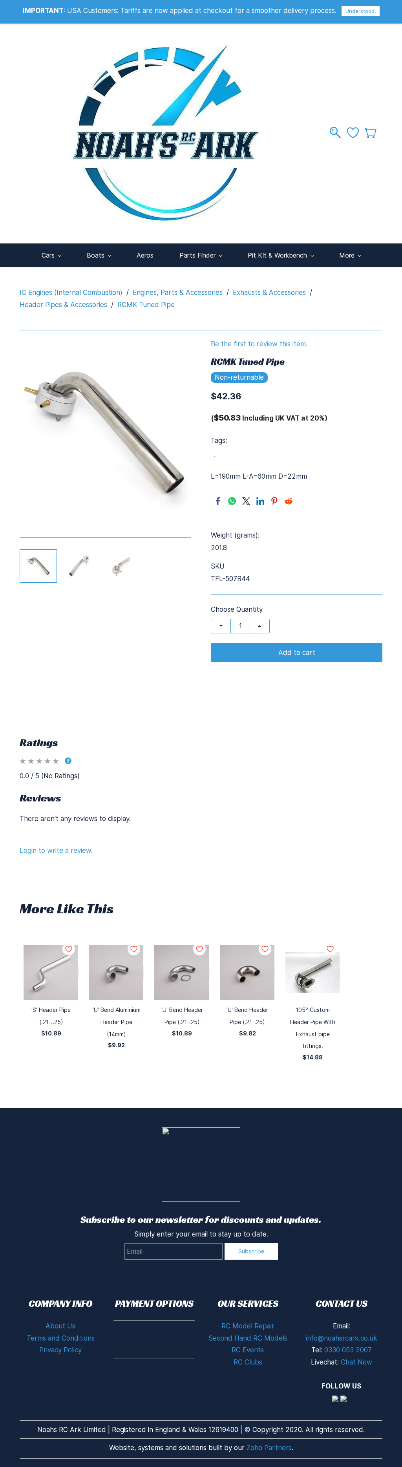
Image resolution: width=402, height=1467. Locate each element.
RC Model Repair (247, 1326)
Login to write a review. (56, 850)
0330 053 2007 (348, 1350)
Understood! (360, 11)
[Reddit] (288, 501)
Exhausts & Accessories (269, 292)
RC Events (248, 1350)
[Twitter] (246, 501)
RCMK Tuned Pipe (146, 305)
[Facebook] (218, 501)
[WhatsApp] (232, 501)
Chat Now (356, 1362)
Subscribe (251, 1251)
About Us (60, 1326)
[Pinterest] (274, 501)
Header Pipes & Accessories (63, 305)
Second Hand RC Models (247, 1338)
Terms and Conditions (61, 1338)
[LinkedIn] (260, 501)
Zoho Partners (269, 1448)
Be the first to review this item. (259, 344)
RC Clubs (248, 1362)
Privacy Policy (60, 1350)
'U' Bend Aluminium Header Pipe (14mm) (117, 1021)
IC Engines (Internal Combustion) (71, 292)
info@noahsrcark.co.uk (341, 1338)
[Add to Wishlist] (78, 972)
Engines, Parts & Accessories (178, 292)
